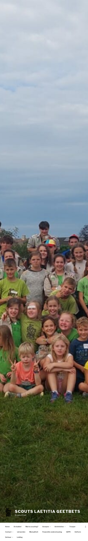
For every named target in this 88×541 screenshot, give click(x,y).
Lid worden (21, 532)
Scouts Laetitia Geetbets (47, 511)
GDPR (68, 532)
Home (7, 527)
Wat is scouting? (31, 527)
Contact (8, 532)
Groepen (45, 527)
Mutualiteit (33, 532)
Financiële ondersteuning (52, 532)
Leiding (20, 537)
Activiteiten (59, 527)
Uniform (78, 532)
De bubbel (17, 527)
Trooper (72, 527)
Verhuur (8, 537)
